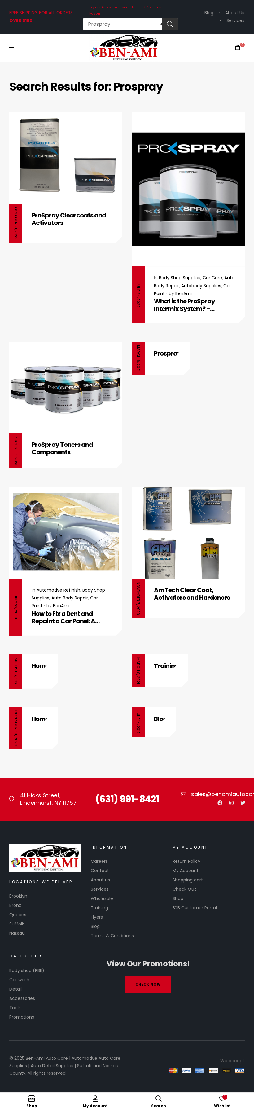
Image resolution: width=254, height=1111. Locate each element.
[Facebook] (220, 803)
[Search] (170, 24)
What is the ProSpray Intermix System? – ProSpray (184, 305)
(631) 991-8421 (127, 799)
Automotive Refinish (58, 590)
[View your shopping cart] (237, 47)
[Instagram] (231, 803)
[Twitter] (243, 803)
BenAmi (183, 293)
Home (40, 666)
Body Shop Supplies (179, 278)
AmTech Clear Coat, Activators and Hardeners (192, 593)
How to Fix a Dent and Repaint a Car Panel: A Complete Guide (63, 617)
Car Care (212, 278)
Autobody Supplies (201, 286)
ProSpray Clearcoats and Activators (69, 219)
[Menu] (11, 47)
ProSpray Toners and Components (62, 448)
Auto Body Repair (69, 598)
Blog (160, 719)
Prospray (167, 353)
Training (166, 666)
